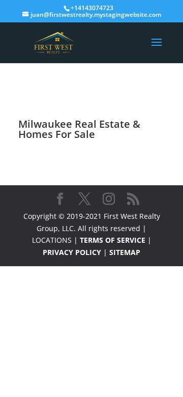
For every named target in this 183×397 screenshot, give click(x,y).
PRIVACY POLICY (72, 252)
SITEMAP (124, 252)
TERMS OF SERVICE (112, 240)
